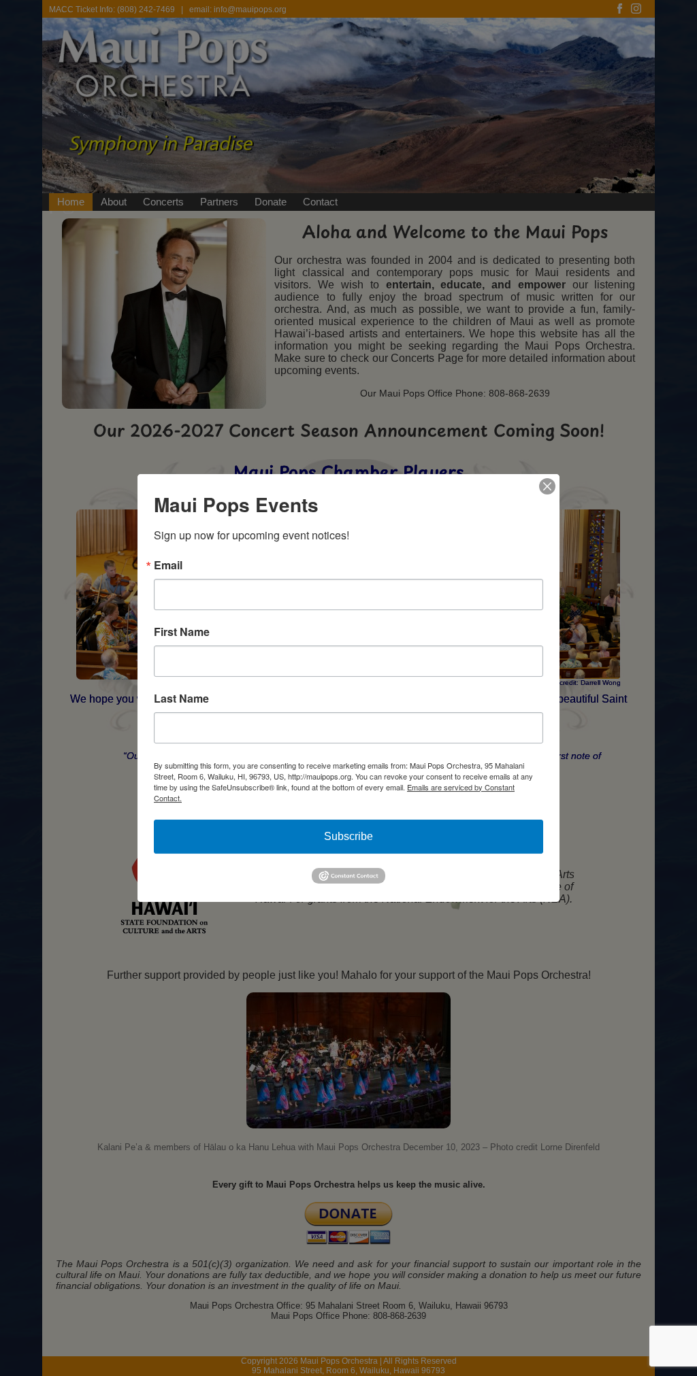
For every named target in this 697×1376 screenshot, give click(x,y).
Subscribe (348, 836)
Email (168, 565)
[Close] (547, 486)
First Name (182, 631)
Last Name (181, 698)
